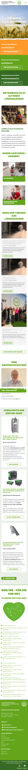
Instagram (19, 768)
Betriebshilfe (8, 178)
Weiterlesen (8, 256)
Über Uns (3, 736)
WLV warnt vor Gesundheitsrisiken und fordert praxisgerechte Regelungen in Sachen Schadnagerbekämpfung (14, 242)
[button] (25, 2)
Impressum (4, 751)
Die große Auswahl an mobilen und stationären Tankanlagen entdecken (13, 490)
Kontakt (3, 746)
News (2, 742)
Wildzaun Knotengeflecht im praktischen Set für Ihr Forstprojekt (13, 544)
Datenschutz (4, 753)
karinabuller (6, 245)
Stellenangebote (5, 744)
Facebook (24, 768)
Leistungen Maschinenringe (8, 740)
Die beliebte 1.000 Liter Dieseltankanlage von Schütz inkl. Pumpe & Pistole (13, 437)
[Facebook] (24, 766)
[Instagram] (19, 766)
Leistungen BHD (5, 738)
